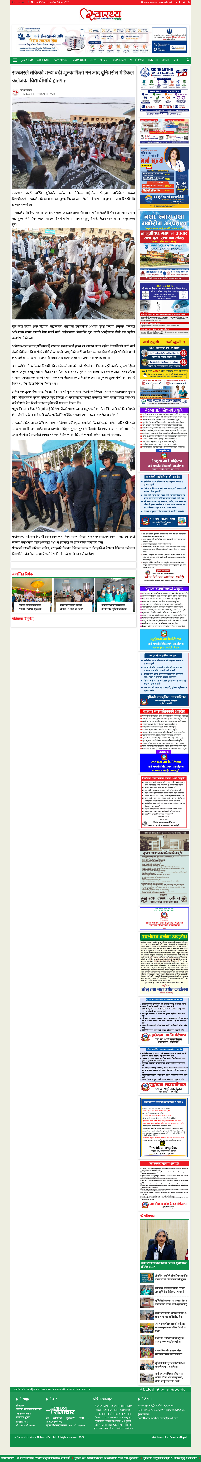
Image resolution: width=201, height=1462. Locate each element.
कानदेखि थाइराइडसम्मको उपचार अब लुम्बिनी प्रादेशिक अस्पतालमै (114, 609)
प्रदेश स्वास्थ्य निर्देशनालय (109, 1410)
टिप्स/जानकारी (119, 60)
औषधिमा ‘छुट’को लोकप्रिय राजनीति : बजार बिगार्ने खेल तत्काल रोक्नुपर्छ (171, 1278)
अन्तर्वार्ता (104, 60)
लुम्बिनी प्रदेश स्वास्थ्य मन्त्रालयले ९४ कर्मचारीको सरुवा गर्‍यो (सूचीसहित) (62, 1458)
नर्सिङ (93, 60)
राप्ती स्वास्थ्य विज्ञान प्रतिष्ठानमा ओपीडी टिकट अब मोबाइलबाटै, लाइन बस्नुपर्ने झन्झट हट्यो (169, 1377)
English (153, 60)
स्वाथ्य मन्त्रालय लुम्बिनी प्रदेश (113, 1412)
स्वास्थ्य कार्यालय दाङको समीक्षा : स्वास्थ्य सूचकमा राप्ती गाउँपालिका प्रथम (30, 609)
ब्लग (176, 60)
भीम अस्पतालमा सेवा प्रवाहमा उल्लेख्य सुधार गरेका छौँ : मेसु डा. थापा (163, 1265)
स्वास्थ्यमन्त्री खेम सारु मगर (118, 1418)
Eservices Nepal (178, 1437)
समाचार (165, 60)
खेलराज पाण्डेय (125, 1428)
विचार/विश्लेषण (79, 60)
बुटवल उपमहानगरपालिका (105, 1428)
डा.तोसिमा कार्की (122, 1425)
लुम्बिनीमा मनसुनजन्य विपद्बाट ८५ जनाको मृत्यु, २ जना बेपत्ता (125, 1458)
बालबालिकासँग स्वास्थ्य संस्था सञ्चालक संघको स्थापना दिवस (168, 1352)
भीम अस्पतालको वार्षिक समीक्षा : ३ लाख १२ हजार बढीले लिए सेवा (71, 609)
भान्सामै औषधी (137, 60)
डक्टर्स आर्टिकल (61, 60)
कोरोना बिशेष (43, 60)
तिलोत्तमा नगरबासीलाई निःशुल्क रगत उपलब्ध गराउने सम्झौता (169, 1340)
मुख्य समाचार (27, 60)
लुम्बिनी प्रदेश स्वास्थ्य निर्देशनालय (109, 1421)
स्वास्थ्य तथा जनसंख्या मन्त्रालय (113, 1406)
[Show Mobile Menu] (15, 60)
